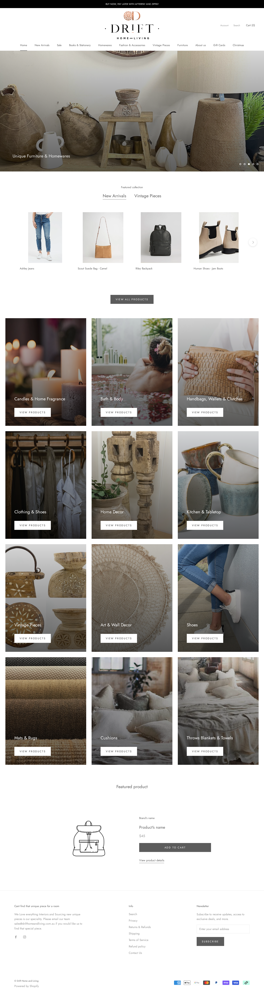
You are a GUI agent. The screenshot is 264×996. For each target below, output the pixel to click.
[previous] (11, 242)
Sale (59, 45)
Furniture (182, 45)
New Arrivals (42, 45)
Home (23, 45)
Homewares (105, 45)
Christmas (238, 45)
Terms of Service (138, 940)
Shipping (134, 933)
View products (33, 412)
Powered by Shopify (26, 986)
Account (224, 25)
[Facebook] (15, 936)
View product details (151, 860)
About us (200, 45)
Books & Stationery (80, 45)
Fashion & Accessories (132, 45)
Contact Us (135, 953)
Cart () (250, 25)
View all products (132, 299)
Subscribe (210, 941)
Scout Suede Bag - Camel (92, 268)
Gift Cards (219, 45)
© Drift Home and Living (26, 981)
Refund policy (137, 946)
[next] (253, 242)
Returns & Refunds (140, 927)
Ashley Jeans (27, 268)
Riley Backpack (144, 268)
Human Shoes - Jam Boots (208, 268)
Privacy (133, 921)
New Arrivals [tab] (114, 196)
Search (236, 25)
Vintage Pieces (161, 45)
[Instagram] (24, 936)
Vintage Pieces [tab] (147, 196)
